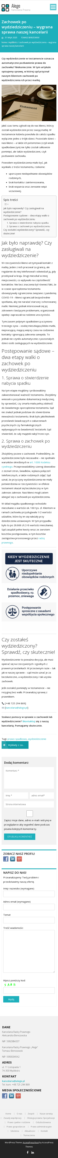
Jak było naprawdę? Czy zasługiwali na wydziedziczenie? (23, 210)
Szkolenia (14, 1131)
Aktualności (30, 1131)
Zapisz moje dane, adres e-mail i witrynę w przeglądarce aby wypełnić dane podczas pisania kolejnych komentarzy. (27, 824)
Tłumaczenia (29, 1135)
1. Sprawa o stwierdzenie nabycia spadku (28, 222)
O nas (19, 1114)
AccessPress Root (31, 1142)
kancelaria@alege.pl (16, 707)
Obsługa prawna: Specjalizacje (41, 1118)
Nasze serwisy (46, 1114)
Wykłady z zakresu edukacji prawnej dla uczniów (18, 745)
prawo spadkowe (17, 738)
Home (4, 42)
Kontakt (44, 1131)
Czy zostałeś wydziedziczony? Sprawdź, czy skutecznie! (26, 231)
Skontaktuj (28, 721)
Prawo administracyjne (41, 1127)
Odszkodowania (43, 1122)
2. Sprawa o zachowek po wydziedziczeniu (28, 226)
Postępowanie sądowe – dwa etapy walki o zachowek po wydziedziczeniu (26, 217)
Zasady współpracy (12, 1118)
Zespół (31, 1114)
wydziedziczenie (37, 738)
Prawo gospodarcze (16, 1127)
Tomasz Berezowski (30, 37)
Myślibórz (13, 42)
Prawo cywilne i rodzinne (19, 1122)
